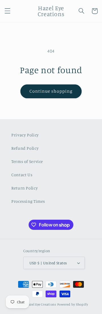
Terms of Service (27, 161)
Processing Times (28, 201)
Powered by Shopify (72, 304)
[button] (7, 11)
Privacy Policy (25, 134)
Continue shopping (51, 91)
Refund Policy (25, 148)
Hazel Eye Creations (41, 304)
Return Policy (24, 188)
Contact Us (21, 174)
